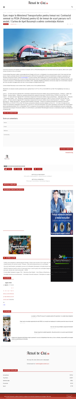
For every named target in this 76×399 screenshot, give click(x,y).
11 (5, 293)
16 (13, 293)
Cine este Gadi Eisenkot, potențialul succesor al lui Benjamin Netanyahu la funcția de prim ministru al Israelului (31, 266)
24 (4, 299)
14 (10, 293)
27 (8, 299)
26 (7, 299)
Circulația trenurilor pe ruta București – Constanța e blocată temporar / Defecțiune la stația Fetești (28, 274)
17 (4, 296)
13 (8, 293)
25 (5, 299)
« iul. (4, 304)
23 (13, 296)
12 (7, 293)
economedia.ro (24, 77)
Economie (9, 12)
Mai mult (48, 396)
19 (7, 296)
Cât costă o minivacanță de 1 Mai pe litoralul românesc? (38, 176)
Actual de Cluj (13, 24)
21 (10, 296)
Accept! (69, 396)
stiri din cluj (21, 166)
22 (11, 296)
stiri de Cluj (15, 166)
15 (11, 293)
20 (8, 296)
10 (4, 293)
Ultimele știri (10, 258)
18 (5, 296)
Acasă (4, 12)
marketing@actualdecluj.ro (42, 363)
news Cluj (10, 166)
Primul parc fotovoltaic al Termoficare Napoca (38, 181)
